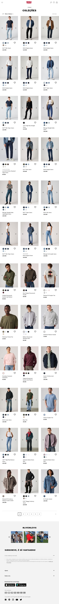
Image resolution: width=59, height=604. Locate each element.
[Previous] (2, 28)
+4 (5, 166)
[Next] (16, 28)
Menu (2, 2)
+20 (5, 45)
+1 (46, 209)
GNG (21, 596)
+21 (26, 45)
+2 (46, 125)
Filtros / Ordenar (9, 13)
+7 (5, 125)
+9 (25, 457)
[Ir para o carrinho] (57, 2)
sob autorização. (26, 596)
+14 (46, 85)
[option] (9, 28)
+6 (25, 498)
